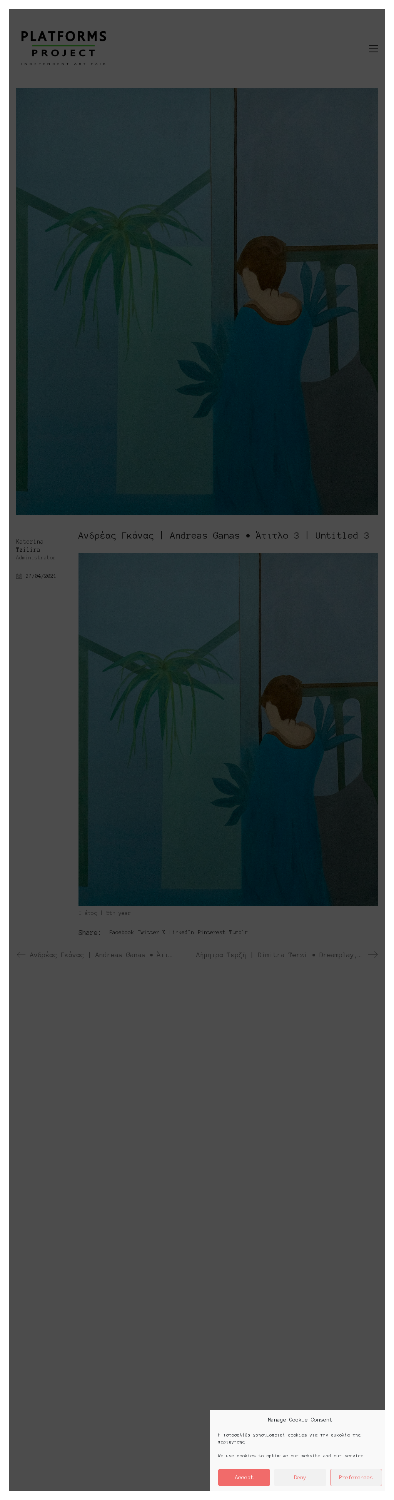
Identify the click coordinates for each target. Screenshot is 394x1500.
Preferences (356, 1477)
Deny (300, 1477)
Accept (244, 1477)
